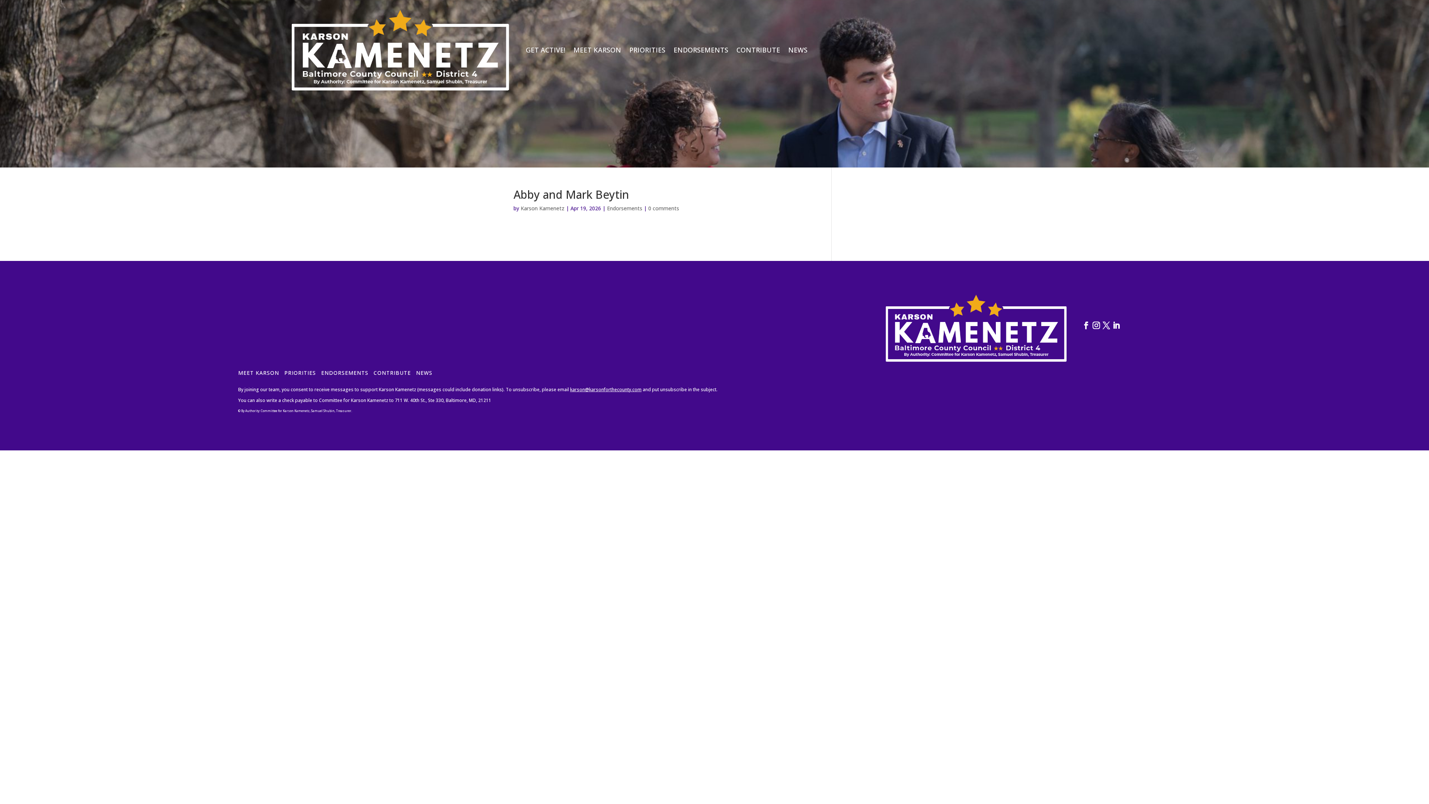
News (798, 49)
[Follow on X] (1106, 325)
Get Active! (545, 49)
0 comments (663, 208)
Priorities (647, 49)
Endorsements (701, 49)
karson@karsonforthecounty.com (606, 389)
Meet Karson (597, 49)
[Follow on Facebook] (1086, 325)
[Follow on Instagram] (1096, 325)
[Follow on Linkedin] (1116, 325)
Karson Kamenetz (543, 208)
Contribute (758, 49)
